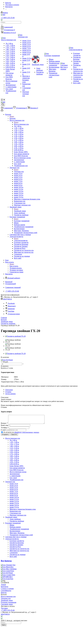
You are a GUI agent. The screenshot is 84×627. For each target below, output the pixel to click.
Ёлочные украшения (21, 221)
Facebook (11, 303)
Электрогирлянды (21, 240)
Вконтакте (12, 306)
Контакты (4, 586)
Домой (3, 585)
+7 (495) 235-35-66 (8, 18)
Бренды (4, 592)
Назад (12, 116)
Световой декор (7, 604)
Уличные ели (19, 171)
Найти (4, 625)
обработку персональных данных (26, 432)
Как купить (14, 266)
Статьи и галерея (7, 588)
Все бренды (6, 561)
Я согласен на (21, 432)
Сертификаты (6, 590)
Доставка (4, 608)
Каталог (13, 118)
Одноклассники (14, 314)
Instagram (11, 309)
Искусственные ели (21, 124)
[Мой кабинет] (2, 111)
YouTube (11, 311)
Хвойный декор (20, 211)
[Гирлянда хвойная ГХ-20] (15, 336)
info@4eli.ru (7, 299)
